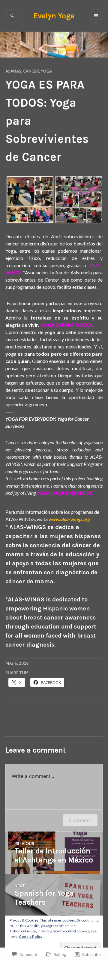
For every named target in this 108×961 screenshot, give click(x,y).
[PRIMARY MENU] (96, 16)
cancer (31, 71)
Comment (80, 820)
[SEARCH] (12, 16)
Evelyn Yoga (54, 15)
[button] (29, 199)
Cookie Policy (30, 936)
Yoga (46, 71)
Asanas (13, 71)
